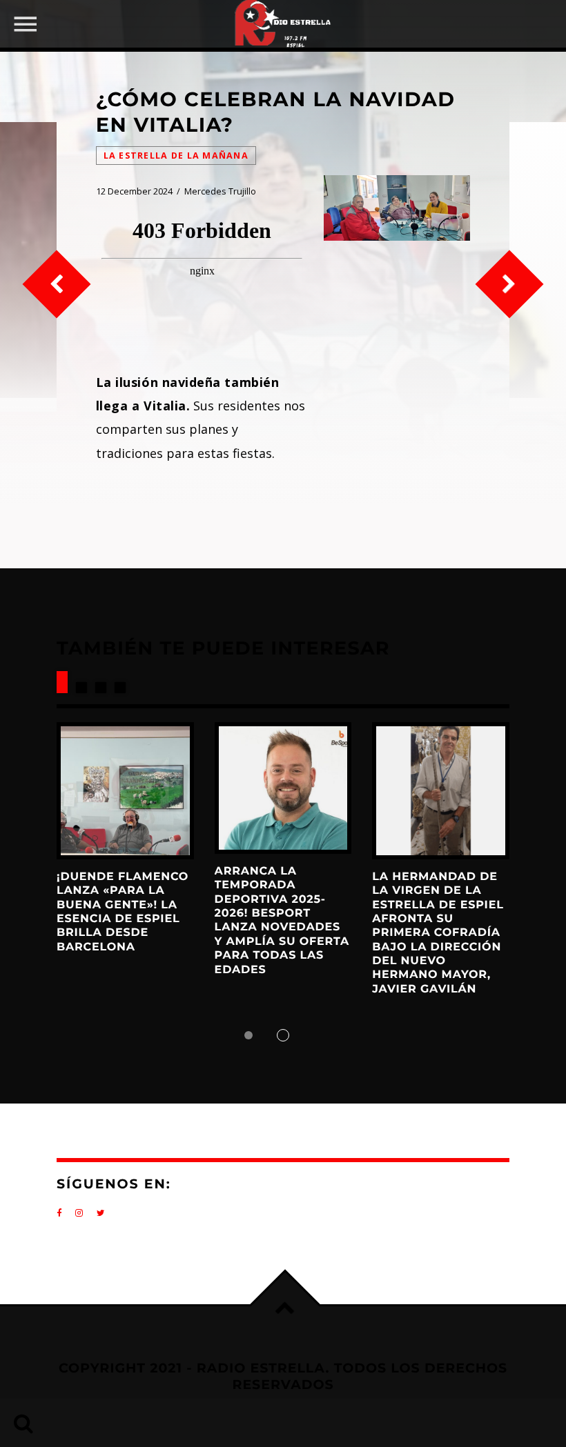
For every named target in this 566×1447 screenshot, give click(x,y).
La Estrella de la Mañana (176, 155)
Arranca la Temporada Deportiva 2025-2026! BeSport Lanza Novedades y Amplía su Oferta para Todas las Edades (282, 921)
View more (125, 790)
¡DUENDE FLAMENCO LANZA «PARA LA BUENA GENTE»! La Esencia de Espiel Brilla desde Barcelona (122, 912)
